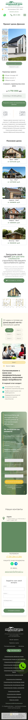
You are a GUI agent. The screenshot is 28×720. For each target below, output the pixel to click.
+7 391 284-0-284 (14, 556)
